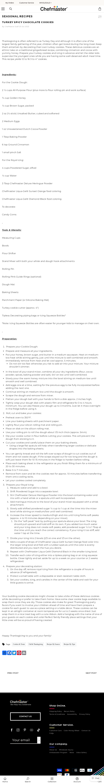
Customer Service (26, 3)
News (72, 752)
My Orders (9, 3)
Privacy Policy (84, 714)
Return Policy (69, 711)
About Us (53, 750)
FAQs (51, 733)
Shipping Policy (55, 711)
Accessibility (72, 714)
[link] (28, 779)
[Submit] (39, 740)
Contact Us (25, 716)
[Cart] (99, 8)
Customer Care (55, 731)
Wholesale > (45, 3)
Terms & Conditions (57, 714)
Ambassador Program (58, 752)
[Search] (10, 8)
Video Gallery (81, 752)
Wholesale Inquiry (66, 750)
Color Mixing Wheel (71, 731)
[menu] (3, 8)
